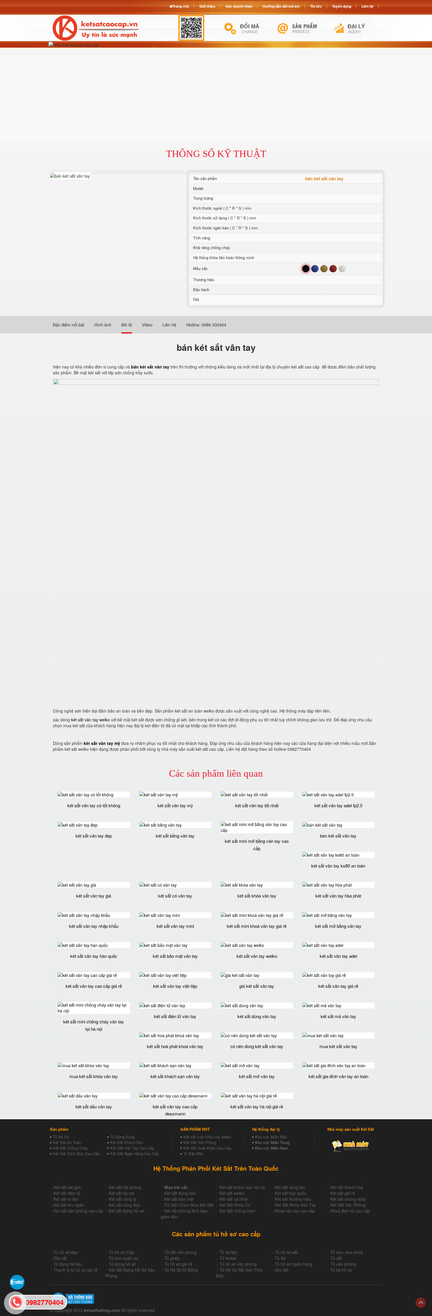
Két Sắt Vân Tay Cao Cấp (132, 1148)
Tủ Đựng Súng (122, 1137)
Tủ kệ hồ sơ (341, 1270)
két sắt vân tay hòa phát (338, 896)
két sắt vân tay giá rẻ (338, 986)
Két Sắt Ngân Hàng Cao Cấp (134, 1153)
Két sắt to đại (65, 1199)
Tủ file (280, 1258)
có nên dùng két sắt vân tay (256, 1046)
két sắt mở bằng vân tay (338, 926)
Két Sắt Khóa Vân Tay (295, 1205)
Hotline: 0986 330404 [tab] (206, 325)
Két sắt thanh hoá (346, 1187)
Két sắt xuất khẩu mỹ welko (207, 1137)
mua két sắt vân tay (338, 1046)
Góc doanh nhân (238, 6)
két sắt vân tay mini (175, 926)
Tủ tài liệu (228, 1252)
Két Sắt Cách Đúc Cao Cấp (76, 1153)
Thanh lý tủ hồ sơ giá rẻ (75, 1270)
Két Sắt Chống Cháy (70, 1148)
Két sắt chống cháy (348, 1199)
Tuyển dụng (341, 6)
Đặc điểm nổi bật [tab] (68, 325)
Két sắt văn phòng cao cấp (78, 1211)
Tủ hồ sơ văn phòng (238, 1264)
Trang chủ (181, 6)
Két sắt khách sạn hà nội (242, 1187)
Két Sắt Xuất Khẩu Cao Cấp (207, 1148)
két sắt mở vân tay (257, 1076)
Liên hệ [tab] (169, 325)
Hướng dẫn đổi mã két (281, 6)
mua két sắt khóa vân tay (93, 1076)
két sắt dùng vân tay (256, 1016)
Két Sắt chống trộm (237, 1211)
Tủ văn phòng (343, 1264)
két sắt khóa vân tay (256, 896)
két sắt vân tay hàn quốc (93, 956)
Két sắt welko (232, 1193)
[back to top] (421, 1302)
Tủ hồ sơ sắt (286, 1252)
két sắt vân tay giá (93, 896)
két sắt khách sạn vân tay (175, 1076)
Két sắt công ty (122, 1199)
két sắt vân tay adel (338, 956)
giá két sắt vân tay (256, 986)
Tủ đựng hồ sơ (122, 1264)
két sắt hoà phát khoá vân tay (175, 1046)
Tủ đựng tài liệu (67, 1264)
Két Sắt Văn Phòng (199, 1142)
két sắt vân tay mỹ (175, 805)
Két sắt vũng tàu (290, 1187)
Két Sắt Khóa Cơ (235, 1205)
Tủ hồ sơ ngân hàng (293, 1264)
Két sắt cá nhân (234, 1199)
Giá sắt (60, 1258)
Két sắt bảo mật (179, 1199)
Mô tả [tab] (126, 325)
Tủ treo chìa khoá (346, 1252)
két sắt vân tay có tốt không (93, 805)
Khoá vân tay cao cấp (295, 1211)
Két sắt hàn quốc (290, 1193)
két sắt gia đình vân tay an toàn (338, 1076)
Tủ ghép (172, 1258)
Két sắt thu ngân (68, 1205)
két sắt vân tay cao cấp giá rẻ (94, 986)
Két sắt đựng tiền (180, 1193)
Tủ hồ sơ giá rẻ (178, 1264)
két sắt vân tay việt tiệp (175, 986)
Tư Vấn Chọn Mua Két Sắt (188, 1205)
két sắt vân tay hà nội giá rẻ (256, 1106)
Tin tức (316, 6)
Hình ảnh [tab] (102, 325)
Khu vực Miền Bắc (271, 1137)
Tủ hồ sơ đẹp (65, 1252)
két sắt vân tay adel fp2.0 (338, 805)
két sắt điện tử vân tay (175, 1016)
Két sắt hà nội (121, 1193)
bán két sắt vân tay (338, 836)
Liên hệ (367, 6)
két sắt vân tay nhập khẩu (93, 926)
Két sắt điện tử (67, 1193)
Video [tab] (147, 325)
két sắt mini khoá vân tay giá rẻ (257, 926)
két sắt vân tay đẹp (94, 836)
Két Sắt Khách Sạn (126, 1142)
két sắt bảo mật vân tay (175, 956)
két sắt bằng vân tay (175, 836)
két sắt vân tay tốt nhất (257, 805)
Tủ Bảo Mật (193, 1153)
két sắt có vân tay (175, 896)
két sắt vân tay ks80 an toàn (338, 866)
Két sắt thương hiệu (293, 1199)
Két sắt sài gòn (67, 1187)
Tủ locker (228, 1258)
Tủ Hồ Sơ (61, 1137)
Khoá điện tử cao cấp (350, 1211)
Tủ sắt (336, 1258)
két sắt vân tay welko (90, 720)
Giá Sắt (282, 1270)
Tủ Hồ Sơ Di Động (181, 1270)
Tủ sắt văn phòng (180, 1252)
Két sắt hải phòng (125, 1187)
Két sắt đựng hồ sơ (126, 1211)
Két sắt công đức (124, 1205)
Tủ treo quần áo (123, 1258)
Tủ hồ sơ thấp (121, 1252)
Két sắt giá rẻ (342, 1193)
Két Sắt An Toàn (67, 1142)
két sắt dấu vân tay (94, 1106)
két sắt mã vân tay (338, 1016)
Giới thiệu (207, 6)
